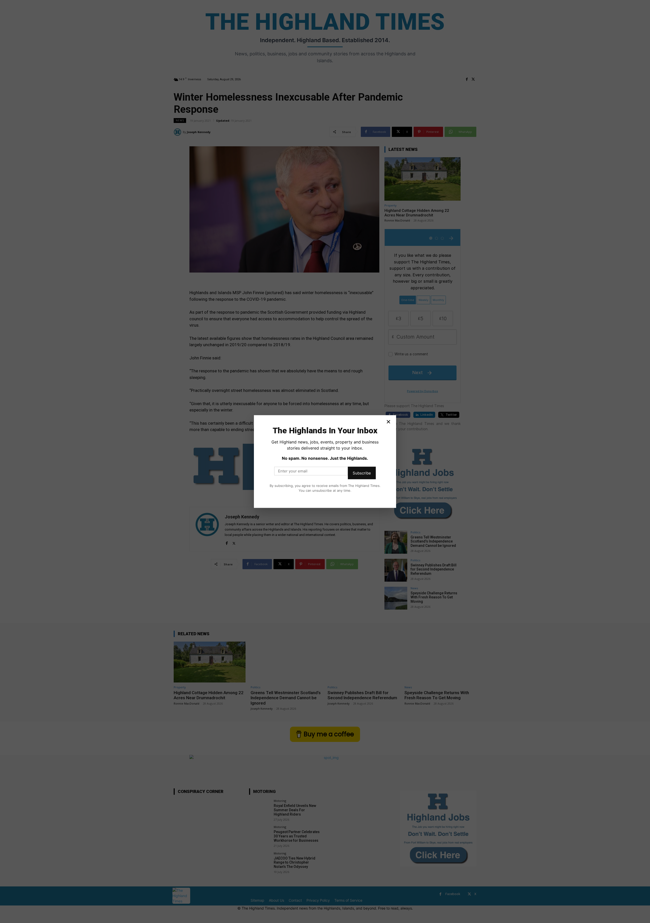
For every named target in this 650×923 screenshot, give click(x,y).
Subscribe (362, 472)
